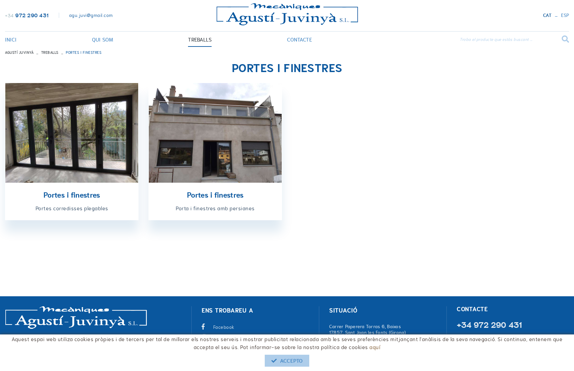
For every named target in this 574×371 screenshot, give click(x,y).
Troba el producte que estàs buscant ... (496, 39)
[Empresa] (287, 14)
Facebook (224, 327)
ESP (565, 15)
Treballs (49, 52)
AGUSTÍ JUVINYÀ (19, 52)
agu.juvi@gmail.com (91, 15)
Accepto (291, 360)
